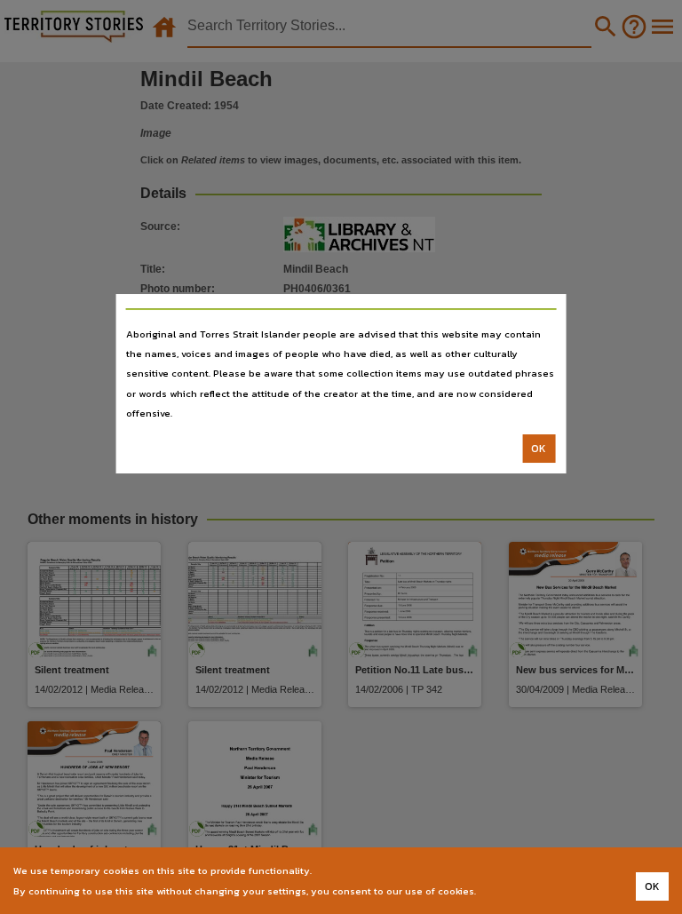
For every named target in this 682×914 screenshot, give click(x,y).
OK (538, 449)
